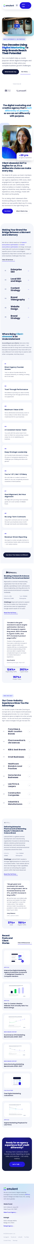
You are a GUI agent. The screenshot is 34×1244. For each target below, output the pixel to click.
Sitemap (15, 1240)
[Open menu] (17, 5)
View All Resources (25, 943)
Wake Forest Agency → (10, 1212)
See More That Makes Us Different (17, 555)
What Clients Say (22, 211)
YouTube (26, 1237)
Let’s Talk (25, 5)
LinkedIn (20, 1237)
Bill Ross (27, 1194)
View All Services (8, 260)
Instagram (6, 1237)
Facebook (13, 1237)
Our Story (25, 72)
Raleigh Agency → (9, 1226)
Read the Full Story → (11, 613)
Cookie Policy (7, 1240)
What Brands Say (10, 72)
